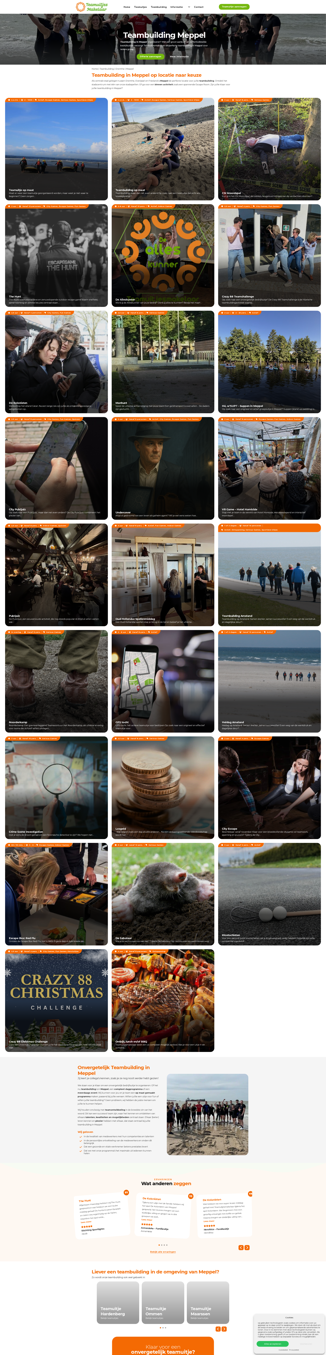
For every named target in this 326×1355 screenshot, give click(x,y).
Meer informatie (179, 56)
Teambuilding (159, 6)
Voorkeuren (306, 1344)
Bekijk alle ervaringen (163, 1252)
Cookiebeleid (283, 1350)
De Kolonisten (152, 1199)
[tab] (159, 1245)
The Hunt (85, 1201)
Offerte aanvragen (150, 56)
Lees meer (86, 1222)
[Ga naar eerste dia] (224, 1329)
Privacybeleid (294, 1350)
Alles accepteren (272, 1344)
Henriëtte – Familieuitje (216, 1229)
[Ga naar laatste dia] (241, 1247)
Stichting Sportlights (93, 1230)
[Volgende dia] (247, 1247)
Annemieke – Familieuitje (155, 1228)
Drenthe (120, 69)
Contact (198, 6)
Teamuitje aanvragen (234, 6)
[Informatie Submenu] (189, 7)
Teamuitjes (140, 6)
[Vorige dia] (218, 1329)
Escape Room (202, 84)
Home (127, 6)
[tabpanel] (118, 1302)
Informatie (177, 6)
